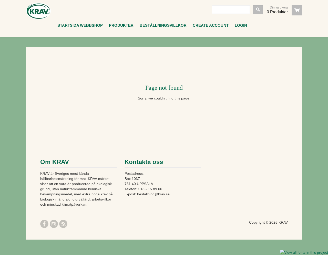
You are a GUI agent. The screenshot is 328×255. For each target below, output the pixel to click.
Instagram (54, 224)
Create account (211, 25)
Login (241, 25)
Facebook (44, 224)
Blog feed (63, 224)
